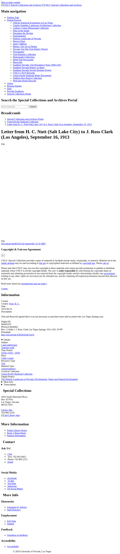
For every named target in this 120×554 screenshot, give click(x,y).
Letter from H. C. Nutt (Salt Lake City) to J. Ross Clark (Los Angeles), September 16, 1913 (49, 124)
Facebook (12, 478)
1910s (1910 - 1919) (10, 353)
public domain (7, 263)
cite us (106, 263)
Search (33, 107)
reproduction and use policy (34, 283)
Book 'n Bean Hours (16, 433)
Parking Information (16, 435)
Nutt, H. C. (14, 303)
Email (10, 462)
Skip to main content (10, 2)
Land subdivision (9, 345)
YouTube (12, 483)
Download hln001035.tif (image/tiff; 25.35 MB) (23, 243)
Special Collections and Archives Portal (25, 119)
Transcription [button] (10, 384)
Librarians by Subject (17, 507)
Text (3, 363)
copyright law (89, 263)
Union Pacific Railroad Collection (22, 121)
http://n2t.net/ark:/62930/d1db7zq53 (17, 335)
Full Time (11, 521)
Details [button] (7, 339)
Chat (10, 454)
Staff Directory (14, 510)
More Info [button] (8, 382)
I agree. (4, 288)
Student (10, 524)
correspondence (8, 368)
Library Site (7, 410)
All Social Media (15, 489)
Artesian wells (7, 347)
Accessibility (13, 546)
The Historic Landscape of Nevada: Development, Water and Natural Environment (39, 379)
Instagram (12, 486)
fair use (42, 263)
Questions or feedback (17, 535)
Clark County (7, 358)
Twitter (11, 481)
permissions (109, 273)
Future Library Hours (17, 430)
